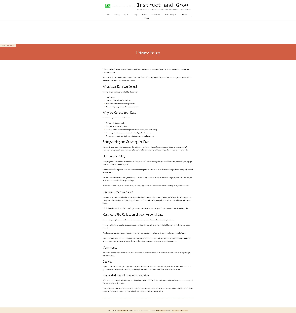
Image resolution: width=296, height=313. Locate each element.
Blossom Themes (160, 310)
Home (108, 14)
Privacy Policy (184, 310)
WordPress (176, 310)
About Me (184, 14)
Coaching (116, 14)
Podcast (144, 14)
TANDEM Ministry (169, 14)
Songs (135, 14)
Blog (125, 14)
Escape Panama (155, 14)
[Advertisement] (148, 32)
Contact (147, 18)
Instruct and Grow (162, 5)
